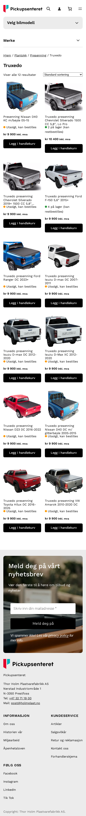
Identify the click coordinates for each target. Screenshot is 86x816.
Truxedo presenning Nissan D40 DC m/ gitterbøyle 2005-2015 (60, 429)
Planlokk (20, 55)
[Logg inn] (58, 8)
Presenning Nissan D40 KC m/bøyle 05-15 (20, 118)
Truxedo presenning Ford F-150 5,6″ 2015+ (63, 198)
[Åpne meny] (80, 8)
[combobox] (9, 3)
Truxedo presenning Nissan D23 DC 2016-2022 (22, 427)
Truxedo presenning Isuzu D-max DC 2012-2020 (19, 354)
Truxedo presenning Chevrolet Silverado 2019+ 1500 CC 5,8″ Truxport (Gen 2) (18, 200)
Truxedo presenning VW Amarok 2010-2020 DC (62, 502)
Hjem (7, 55)
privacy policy (58, 635)
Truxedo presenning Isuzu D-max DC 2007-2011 (61, 279)
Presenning (38, 55)
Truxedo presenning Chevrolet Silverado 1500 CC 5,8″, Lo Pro (63, 120)
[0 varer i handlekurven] (69, 8)
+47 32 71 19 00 (20, 698)
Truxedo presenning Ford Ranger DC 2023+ (21, 277)
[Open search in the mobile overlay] (48, 9)
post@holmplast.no (25, 703)
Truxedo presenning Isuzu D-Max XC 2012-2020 (61, 354)
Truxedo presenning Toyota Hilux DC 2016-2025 (19, 504)
